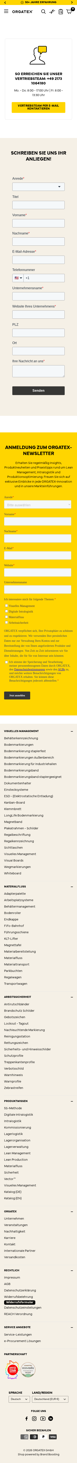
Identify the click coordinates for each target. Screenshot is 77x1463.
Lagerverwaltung (16, 1147)
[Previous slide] (5, 2)
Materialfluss (13, 958)
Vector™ (10, 1179)
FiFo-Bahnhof (14, 926)
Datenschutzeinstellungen (22, 1308)
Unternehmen (14, 1219)
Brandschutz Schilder (19, 1011)
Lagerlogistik (13, 1134)
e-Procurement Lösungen (22, 1341)
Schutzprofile (13, 1056)
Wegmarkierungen (17, 867)
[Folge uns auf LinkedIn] (50, 1418)
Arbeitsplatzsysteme (18, 900)
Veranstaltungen (16, 1225)
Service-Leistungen (18, 1335)
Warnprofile (12, 1081)
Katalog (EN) (13, 1198)
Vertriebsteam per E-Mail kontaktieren (38, 107)
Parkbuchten (13, 971)
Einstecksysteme (16, 790)
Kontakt (9, 1244)
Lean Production (16, 1160)
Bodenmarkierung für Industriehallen (30, 764)
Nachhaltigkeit (14, 1231)
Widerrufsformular (19, 1302)
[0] (69, 12)
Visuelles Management (20, 854)
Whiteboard (12, 873)
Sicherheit (11, 1172)
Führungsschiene (16, 932)
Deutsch (16, 1399)
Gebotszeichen (14, 1017)
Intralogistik (12, 1121)
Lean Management (17, 1153)
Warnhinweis (13, 1075)
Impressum (12, 1277)
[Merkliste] (61, 12)
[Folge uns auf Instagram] (34, 1418)
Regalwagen (13, 977)
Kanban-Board (14, 803)
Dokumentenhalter (17, 783)
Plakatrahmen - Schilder (21, 828)
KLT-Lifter (11, 939)
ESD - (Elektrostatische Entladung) (28, 796)
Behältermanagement (19, 906)
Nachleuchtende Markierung (24, 1030)
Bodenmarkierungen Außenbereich (29, 758)
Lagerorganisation (17, 1140)
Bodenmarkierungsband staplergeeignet (33, 777)
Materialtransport (16, 964)
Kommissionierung (17, 1127)
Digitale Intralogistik (18, 1115)
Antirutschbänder (16, 1004)
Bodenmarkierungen (18, 745)
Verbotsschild (14, 1069)
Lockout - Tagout (16, 1024)
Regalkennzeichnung (19, 841)
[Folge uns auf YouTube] (43, 1418)
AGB (7, 1284)
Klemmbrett (12, 809)
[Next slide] (72, 2)
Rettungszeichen (16, 1043)
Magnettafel (12, 945)
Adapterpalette (15, 894)
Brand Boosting (49, 1454)
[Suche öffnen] (43, 11)
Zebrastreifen (13, 1088)
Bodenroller (12, 913)
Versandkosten (14, 1257)
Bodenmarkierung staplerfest (25, 751)
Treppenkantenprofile (19, 1062)
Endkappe (11, 919)
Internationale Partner (20, 1251)
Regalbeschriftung (17, 835)
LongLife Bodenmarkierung (23, 815)
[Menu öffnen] (6, 11)
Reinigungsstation (17, 1036)
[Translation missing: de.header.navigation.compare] (52, 12)
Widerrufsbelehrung (18, 1297)
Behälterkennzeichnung (21, 738)
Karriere (9, 1238)
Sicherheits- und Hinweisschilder (27, 1049)
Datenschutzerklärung (20, 1290)
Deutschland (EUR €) (46, 1399)
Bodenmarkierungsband (21, 770)
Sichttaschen (13, 848)
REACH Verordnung (18, 1314)
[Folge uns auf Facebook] (26, 1418)
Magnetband (13, 822)
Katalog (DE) (12, 1192)
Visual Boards (13, 860)
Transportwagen (15, 984)
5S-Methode (13, 1108)
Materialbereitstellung (20, 952)
